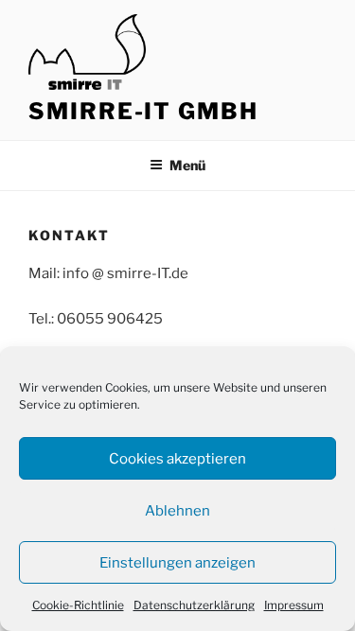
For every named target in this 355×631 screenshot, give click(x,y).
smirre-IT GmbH (143, 111)
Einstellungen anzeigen (177, 562)
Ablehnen (177, 510)
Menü (187, 165)
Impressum (294, 605)
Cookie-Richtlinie (78, 605)
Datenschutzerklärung (194, 605)
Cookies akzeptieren (177, 458)
